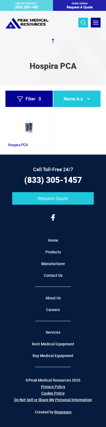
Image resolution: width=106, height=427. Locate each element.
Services (53, 332)
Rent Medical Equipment (53, 343)
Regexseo (62, 411)
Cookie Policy (53, 393)
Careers (53, 309)
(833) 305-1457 (53, 179)
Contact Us (53, 275)
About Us (53, 297)
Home (53, 240)
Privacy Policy (53, 386)
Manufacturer (53, 263)
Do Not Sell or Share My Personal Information (53, 399)
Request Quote (53, 198)
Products (53, 251)
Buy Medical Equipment (53, 355)
